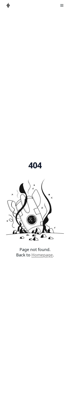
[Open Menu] (61, 5)
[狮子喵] (8, 5)
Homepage (42, 255)
